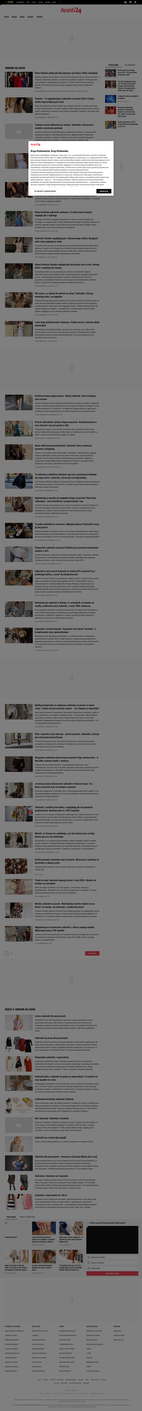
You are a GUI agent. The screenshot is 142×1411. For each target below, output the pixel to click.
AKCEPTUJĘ (104, 191)
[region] (71, 168)
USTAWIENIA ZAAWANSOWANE (45, 191)
